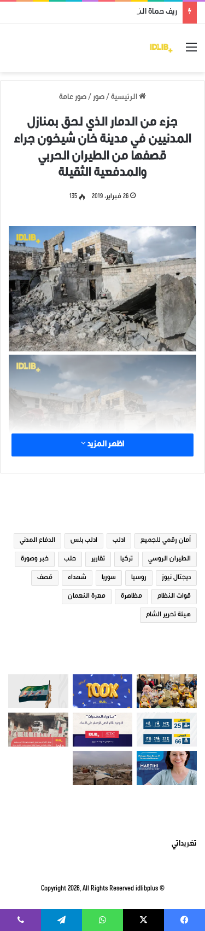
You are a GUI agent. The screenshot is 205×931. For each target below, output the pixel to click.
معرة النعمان (87, 596)
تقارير (98, 559)
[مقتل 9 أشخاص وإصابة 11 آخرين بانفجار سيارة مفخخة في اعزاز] (38, 730)
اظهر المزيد (105, 445)
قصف (44, 578)
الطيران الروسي (169, 559)
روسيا (139, 578)
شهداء (77, 578)
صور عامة (72, 98)
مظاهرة (131, 596)
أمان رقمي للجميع (165, 540)
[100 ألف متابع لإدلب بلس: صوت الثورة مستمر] (103, 691)
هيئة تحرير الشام (168, 615)
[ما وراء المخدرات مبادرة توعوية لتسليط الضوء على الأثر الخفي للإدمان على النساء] (103, 730)
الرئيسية (125, 98)
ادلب (119, 540)
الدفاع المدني (37, 540)
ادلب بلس (84, 540)
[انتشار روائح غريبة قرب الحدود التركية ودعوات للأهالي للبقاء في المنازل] (103, 768)
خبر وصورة (35, 559)
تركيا (126, 559)
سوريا (109, 578)
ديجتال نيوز (176, 578)
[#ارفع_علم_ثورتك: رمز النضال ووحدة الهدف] (38, 691)
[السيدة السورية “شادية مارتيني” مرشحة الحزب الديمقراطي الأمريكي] (167, 768)
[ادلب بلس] (161, 48)
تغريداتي (184, 844)
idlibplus (147, 889)
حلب (70, 559)
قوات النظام (174, 596)
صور (98, 98)
